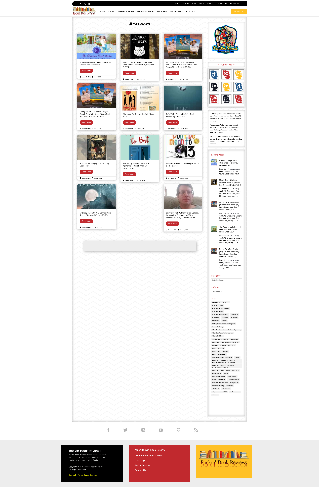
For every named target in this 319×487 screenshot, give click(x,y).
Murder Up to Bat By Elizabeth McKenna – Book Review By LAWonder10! (139, 158)
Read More (86, 70)
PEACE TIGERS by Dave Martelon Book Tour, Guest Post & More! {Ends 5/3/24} (139, 57)
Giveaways (175, 11)
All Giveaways (229, 191)
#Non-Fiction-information (220, 351)
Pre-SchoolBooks (235, 392)
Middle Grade (206, 4)
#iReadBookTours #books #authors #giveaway (226, 330)
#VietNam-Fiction (233, 379)
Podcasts (162, 11)
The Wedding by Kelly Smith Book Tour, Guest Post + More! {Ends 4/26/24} (230, 229)
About (111, 11)
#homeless (215, 321)
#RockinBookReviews (232, 370)
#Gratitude (234, 318)
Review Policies (126, 11)
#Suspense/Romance (218, 376)
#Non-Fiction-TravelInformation (222, 357)
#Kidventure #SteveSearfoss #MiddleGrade (225, 342)
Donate (238, 11)
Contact (190, 11)
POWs (225, 392)
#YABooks (229, 385)
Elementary (221, 4)
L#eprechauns (216, 392)
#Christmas (234, 314)
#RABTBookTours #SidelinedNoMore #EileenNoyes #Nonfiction (223, 366)
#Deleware (215, 318)
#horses (224, 321)
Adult (178, 4)
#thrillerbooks (232, 376)
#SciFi (226, 373)
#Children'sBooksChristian (220, 308)
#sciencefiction (216, 373)
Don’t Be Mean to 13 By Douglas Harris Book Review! (183, 157)
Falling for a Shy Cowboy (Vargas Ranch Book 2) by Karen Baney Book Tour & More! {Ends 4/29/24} (183, 57)
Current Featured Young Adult (228, 172)
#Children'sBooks (217, 311)
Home (103, 11)
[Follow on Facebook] (80, 3)
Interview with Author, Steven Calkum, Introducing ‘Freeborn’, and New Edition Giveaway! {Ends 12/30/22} (183, 207)
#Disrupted (225, 318)
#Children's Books (217, 305)
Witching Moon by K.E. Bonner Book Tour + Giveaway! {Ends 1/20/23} (96, 206)
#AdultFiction (216, 302)
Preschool (235, 4)
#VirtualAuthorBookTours (220, 382)
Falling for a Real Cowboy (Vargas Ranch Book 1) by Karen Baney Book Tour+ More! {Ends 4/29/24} (96, 106)
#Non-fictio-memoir (218, 348)
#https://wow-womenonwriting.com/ (223, 324)
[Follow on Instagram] (89, 3)
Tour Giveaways (235, 265)
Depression (215, 389)
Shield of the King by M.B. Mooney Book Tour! (96, 157)
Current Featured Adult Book (230, 192)
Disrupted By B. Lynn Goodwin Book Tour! (139, 108)
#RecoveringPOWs (218, 370)
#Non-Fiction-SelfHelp (219, 354)
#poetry (237, 357)
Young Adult (189, 4)
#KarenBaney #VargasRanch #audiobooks (225, 339)
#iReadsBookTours (217, 336)
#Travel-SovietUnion (218, 379)
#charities (226, 302)
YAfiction (215, 395)
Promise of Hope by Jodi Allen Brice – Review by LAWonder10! (96, 56)
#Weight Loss (234, 382)
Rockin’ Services (146, 11)
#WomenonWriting (218, 385)
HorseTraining (226, 389)
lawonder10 (86, 77)
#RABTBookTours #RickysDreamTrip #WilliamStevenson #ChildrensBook (223, 361)
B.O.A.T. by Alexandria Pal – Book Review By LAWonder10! (183, 108)
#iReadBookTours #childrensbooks (222, 333)
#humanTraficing (217, 327)
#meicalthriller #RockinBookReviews (223, 345)
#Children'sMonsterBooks (220, 314)
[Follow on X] (84, 3)
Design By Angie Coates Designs (83, 475)
